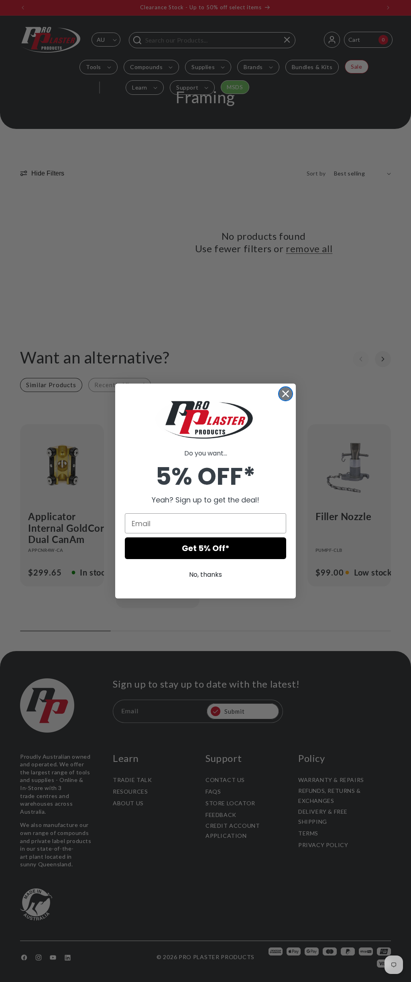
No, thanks (205, 574)
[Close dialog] (286, 394)
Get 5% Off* (206, 548)
